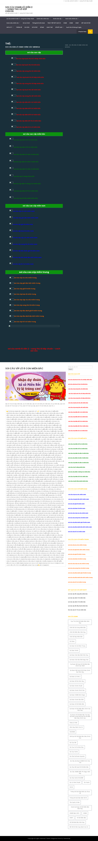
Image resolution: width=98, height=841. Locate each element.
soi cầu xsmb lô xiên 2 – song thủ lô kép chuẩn (79, 1)
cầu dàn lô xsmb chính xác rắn (22, 431)
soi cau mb (73, 742)
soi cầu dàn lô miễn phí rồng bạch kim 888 (22, 539)
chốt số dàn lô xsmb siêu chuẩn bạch (33, 475)
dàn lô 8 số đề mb (47, 493)
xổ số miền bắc (81, 817)
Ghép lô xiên (73, 722)
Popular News (82, 31)
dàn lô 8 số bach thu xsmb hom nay (39, 483)
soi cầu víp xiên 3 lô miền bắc (77, 602)
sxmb (71, 787)
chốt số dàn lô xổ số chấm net (19, 461)
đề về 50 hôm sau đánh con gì (79, 827)
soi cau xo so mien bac (77, 747)
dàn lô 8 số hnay (17, 499)
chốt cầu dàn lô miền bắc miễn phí (25, 437)
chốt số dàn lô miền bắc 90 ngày (27, 453)
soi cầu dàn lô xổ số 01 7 (24, 543)
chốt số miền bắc (25, 481)
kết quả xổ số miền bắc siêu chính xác (80, 737)
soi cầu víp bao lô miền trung (25, 294)
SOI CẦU (26, 27)
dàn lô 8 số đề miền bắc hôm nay (24, 495)
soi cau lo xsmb (53, 563)
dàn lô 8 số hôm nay (30, 499)
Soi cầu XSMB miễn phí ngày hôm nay (80, 772)
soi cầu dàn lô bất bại (24, 527)
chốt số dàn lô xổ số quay (51, 467)
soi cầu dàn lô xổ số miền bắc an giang (40, 545)
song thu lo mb (33, 565)
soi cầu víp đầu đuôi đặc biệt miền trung (29, 316)
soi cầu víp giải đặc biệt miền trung (27, 283)
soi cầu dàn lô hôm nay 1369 (41, 527)
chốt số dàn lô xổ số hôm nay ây (21, 463)
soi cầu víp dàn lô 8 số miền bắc (25, 147)
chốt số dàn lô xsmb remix (44, 473)
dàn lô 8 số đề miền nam (43, 495)
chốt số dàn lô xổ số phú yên (32, 467)
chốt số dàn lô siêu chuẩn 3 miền (21, 457)
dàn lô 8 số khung (15, 509)
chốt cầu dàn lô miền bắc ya (32, 439)
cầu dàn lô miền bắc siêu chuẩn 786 (25, 427)
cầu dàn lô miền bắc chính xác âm (29, 415)
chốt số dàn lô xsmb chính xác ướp (23, 473)
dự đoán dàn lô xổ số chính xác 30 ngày (40, 515)
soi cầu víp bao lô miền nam (23, 231)
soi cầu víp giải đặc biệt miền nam (25, 218)
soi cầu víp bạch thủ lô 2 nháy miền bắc (30, 59)
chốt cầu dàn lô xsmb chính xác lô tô (27, 441)
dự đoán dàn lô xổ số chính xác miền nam (39, 517)
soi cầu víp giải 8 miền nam (23, 224)
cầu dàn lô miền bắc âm (20, 413)
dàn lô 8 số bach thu (20, 483)
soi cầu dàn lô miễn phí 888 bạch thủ (23, 535)
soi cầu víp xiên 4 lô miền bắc (77, 598)
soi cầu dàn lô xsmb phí (37, 557)
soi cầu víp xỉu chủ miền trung (25, 278)
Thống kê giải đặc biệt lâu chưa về (80, 792)
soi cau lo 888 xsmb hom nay (19, 563)
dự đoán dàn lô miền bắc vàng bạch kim (27, 513)
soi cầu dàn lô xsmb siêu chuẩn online (38, 561)
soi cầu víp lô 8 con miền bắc (24, 368)
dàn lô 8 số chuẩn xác (29, 487)
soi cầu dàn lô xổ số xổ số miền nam (35, 551)
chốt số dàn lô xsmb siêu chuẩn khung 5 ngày (33, 477)
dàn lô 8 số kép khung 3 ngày (51, 505)
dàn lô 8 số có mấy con (46, 487)
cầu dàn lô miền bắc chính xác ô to (24, 417)
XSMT (77, 23)
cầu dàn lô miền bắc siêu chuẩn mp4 (22, 429)
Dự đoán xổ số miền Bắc (77, 704)
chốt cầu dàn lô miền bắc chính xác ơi (40, 433)
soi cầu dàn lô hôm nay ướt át (27, 529)
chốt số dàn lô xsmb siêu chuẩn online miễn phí (33, 479)
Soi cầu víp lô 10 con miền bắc (77, 610)
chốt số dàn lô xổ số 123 (32, 459)
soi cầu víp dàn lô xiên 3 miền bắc (26, 162)
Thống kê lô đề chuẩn (38, 23)
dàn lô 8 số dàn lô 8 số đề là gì (27, 491)
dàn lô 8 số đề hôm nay (20, 493)
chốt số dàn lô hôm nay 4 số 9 (30, 449)
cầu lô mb (36, 431)
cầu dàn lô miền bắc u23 (43, 429)
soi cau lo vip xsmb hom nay (38, 563)
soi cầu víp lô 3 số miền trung (25, 322)
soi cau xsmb (74, 751)
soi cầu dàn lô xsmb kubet (41, 555)
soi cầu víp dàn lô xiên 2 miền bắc (26, 154)
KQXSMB (72, 732)
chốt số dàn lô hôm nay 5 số (50, 449)
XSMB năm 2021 (75, 813)
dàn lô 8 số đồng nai (23, 497)
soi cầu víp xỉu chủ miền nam (24, 211)
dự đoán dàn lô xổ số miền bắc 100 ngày (36, 519)
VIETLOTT (9, 27)
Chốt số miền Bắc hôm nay (78, 632)
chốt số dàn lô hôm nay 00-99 (46, 447)
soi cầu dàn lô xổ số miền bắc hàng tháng (33, 547)
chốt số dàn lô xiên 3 (16, 459)
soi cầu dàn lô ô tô (42, 539)
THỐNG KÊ (19, 27)
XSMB (65, 23)
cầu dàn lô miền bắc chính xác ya (48, 417)
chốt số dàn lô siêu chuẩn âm (42, 457)
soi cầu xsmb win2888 (76, 778)
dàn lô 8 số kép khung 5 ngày (37, 507)
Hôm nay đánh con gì (76, 727)
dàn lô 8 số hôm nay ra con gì (47, 501)
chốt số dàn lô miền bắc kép (47, 453)
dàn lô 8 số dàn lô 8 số (35, 489)
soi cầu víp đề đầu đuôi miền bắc (26, 198)
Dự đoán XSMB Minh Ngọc (77, 695)
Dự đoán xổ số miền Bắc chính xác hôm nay (80, 709)
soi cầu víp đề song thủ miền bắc (78, 594)
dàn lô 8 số (55, 481)
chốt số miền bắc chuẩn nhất (42, 481)
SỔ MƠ (42, 27)
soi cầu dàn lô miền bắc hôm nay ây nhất (23, 531)
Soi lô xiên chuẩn (75, 782)
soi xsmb (87, 782)
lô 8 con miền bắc (56, 525)
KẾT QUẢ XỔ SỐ (85, 23)
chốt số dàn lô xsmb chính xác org (30, 471)
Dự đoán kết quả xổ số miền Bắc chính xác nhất (80, 665)
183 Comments (44, 565)
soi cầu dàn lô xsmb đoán (23, 555)
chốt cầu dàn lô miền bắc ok (47, 437)
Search (70, 369)
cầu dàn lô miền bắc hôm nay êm (37, 419)
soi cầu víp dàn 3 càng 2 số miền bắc (27, 184)
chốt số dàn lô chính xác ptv (22, 445)
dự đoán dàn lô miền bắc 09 (48, 509)
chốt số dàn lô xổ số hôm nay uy (44, 465)
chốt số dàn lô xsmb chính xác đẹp (31, 469)
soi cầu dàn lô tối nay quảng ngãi (20, 541)
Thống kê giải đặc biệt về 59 (78, 798)
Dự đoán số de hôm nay (77, 681)
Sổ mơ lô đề (26, 23)
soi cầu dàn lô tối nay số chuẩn (43, 541)
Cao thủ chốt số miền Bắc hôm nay (80, 622)
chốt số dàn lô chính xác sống (43, 445)
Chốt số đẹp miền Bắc (76, 636)
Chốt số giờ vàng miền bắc (78, 627)
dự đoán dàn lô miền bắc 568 (34, 511)
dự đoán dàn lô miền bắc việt (51, 513)
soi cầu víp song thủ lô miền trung (27, 305)
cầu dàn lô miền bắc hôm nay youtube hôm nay (24, 423)
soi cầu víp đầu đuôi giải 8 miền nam (26, 251)
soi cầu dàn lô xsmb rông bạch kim (22, 559)
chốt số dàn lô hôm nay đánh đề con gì (34, 451)
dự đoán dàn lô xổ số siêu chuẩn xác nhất (35, 525)
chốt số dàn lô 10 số (15, 443)
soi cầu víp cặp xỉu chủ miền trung (27, 300)
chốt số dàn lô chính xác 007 (32, 443)
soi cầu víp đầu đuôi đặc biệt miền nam (27, 257)
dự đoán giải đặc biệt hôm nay (79, 655)
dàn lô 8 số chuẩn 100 (53, 485)
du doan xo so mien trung (77, 646)
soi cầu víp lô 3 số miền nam (23, 264)
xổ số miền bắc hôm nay (77, 822)
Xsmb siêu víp (57, 18)
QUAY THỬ (50, 27)
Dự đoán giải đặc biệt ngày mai (79, 659)
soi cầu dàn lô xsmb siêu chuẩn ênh (46, 559)
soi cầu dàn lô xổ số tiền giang (19, 549)
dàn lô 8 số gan (35, 497)
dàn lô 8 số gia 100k (48, 497)
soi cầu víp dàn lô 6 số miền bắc (25, 140)
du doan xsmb (74, 650)
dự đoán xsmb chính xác (77, 690)
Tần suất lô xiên (75, 802)
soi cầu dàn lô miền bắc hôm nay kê (22, 533)
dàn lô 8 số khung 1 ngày (30, 509)
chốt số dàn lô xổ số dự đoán (41, 461)
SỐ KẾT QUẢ (58, 27)
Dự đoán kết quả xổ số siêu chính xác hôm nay (80, 671)
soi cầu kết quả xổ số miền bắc (79, 767)
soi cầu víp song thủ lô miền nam (25, 244)
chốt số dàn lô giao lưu (27, 447)
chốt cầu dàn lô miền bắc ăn (49, 431)
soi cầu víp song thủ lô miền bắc (28, 71)
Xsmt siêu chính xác (71, 18)
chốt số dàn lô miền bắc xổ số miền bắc (37, 455)
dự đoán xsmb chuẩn (76, 686)
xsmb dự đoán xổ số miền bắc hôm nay (80, 807)
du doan (72, 641)
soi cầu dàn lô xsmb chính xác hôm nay (33, 553)
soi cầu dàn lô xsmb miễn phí (19, 557)
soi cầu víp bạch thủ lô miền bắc (28, 65)
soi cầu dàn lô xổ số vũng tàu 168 (42, 549)
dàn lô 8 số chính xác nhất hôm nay (21, 485)
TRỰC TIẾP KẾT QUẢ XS (54, 23)
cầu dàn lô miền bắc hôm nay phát (25, 421)
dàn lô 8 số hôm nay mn (29, 501)
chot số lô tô (14, 481)
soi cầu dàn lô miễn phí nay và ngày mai (29, 537)
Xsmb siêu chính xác (43, 18)
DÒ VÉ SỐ (34, 27)
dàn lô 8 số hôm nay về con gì (33, 503)
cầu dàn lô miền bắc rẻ (18, 425)
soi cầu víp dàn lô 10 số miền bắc (26, 191)
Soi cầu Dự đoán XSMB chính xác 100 (80, 761)
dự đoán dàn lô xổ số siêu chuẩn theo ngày (33, 523)
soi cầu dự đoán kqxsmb (77, 756)
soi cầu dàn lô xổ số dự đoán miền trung (46, 543)
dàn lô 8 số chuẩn (39, 485)
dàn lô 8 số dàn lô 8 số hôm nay (48, 491)
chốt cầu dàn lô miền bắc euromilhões (35, 435)
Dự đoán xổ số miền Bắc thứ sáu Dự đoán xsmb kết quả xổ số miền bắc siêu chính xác (80, 716)
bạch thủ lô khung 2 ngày (73, 27)
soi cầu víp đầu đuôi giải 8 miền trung (28, 311)
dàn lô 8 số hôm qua (51, 503)
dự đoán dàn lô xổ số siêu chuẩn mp (30, 521)
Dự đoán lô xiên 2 (75, 676)
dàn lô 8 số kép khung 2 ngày (31, 505)
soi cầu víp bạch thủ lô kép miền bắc (30, 77)
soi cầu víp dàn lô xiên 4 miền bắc (26, 169)
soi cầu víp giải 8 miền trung (24, 289)
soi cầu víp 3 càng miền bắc (24, 176)
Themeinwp (66, 838)
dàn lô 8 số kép (16, 505)
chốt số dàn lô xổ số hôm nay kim (21, 465)
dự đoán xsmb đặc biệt (77, 699)
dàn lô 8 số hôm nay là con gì (48, 499)
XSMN (71, 23)
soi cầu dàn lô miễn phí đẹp (45, 535)
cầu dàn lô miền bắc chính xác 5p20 (40, 413)
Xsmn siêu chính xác (13, 23)
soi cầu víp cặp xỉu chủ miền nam (25, 238)
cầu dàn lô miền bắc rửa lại (35, 425)
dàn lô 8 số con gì (20, 489)
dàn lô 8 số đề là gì (34, 493)
